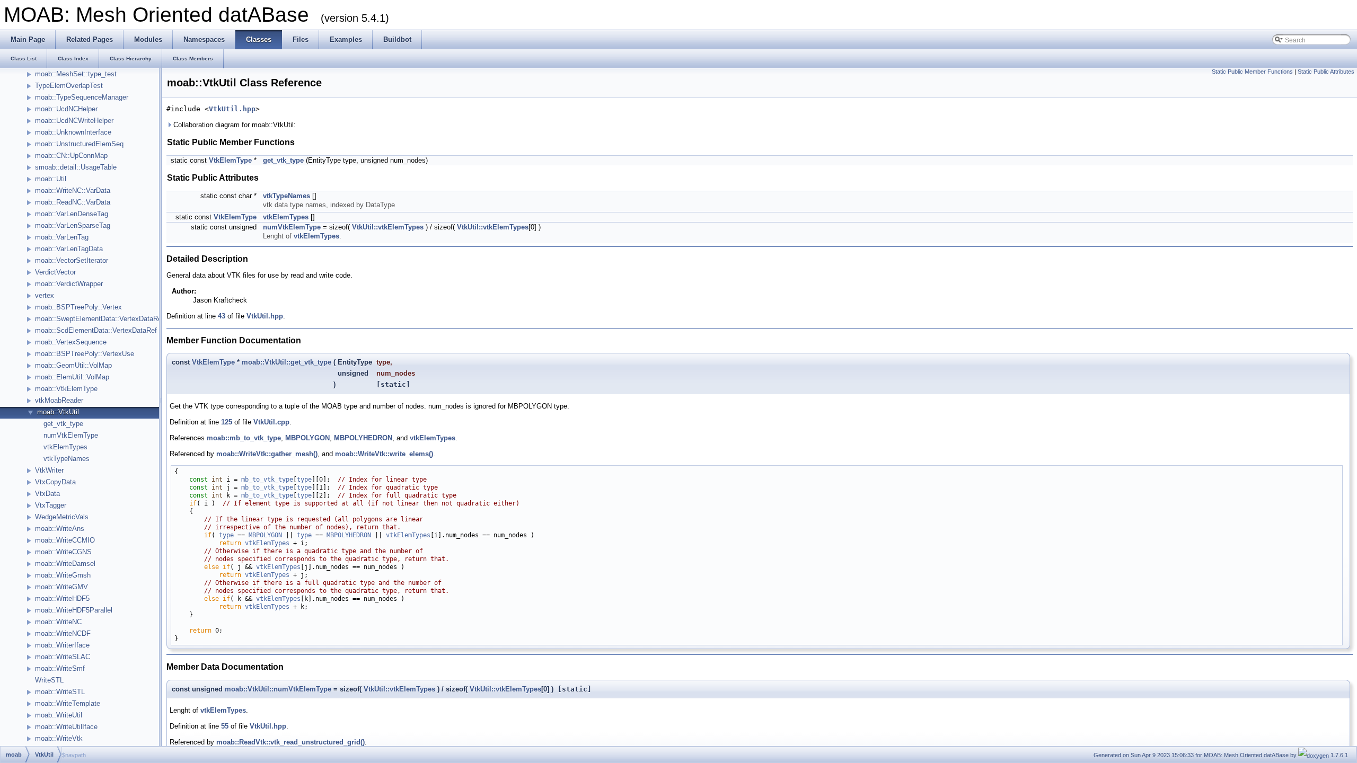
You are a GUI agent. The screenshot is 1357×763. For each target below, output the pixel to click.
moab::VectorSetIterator (71, 260)
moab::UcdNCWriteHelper (74, 121)
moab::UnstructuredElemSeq (79, 144)
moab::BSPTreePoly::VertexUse (84, 354)
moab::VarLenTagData (69, 249)
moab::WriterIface (62, 645)
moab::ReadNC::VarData (72, 202)
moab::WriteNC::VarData (72, 190)
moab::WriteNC (58, 622)
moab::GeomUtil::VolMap (73, 365)
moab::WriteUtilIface (66, 727)
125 (226, 422)
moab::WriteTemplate (67, 703)
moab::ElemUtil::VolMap (72, 377)
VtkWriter (49, 470)
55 (224, 726)
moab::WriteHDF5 (62, 598)
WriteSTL (49, 680)
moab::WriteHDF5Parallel (73, 610)
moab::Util (50, 179)
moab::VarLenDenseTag (71, 214)
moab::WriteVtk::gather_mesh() (267, 454)
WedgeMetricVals (62, 517)
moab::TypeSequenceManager (81, 97)
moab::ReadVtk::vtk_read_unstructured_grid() (290, 742)
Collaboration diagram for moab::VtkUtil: (233, 125)
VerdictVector (55, 272)
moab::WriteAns (59, 529)
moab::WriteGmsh (63, 575)
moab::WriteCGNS (63, 552)
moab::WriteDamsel (65, 563)
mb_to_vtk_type (267, 479)
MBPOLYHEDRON (363, 438)
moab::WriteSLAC (62, 657)
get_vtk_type (63, 424)
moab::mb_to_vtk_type (244, 438)
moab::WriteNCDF (63, 633)
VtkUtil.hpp (232, 109)
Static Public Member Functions (1252, 71)
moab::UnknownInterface (73, 132)
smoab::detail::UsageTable (76, 167)
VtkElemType (230, 160)
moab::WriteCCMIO (65, 540)
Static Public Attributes (1326, 71)
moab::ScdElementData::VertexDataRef (96, 330)
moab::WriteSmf (60, 668)
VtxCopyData (55, 482)
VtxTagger (50, 505)
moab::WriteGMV (61, 587)
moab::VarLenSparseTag (72, 225)
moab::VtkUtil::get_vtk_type (286, 362)
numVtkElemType (70, 435)
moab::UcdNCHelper (66, 109)
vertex (44, 295)
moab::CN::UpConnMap (71, 155)
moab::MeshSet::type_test (76, 74)
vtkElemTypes (65, 447)
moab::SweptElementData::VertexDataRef (99, 319)
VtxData (47, 494)
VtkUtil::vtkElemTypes (388, 227)
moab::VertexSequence (71, 342)
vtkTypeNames (66, 459)
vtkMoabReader (59, 400)
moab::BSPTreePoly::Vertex (78, 307)
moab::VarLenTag (62, 237)
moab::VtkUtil (58, 412)
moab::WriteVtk (59, 738)
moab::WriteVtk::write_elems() (384, 454)
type (304, 479)
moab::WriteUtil (58, 715)
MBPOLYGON (307, 438)
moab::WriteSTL (60, 692)
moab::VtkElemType (66, 389)
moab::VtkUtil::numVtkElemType (278, 689)
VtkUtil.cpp (271, 422)
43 (221, 316)
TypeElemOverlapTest (69, 86)
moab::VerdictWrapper (69, 284)
